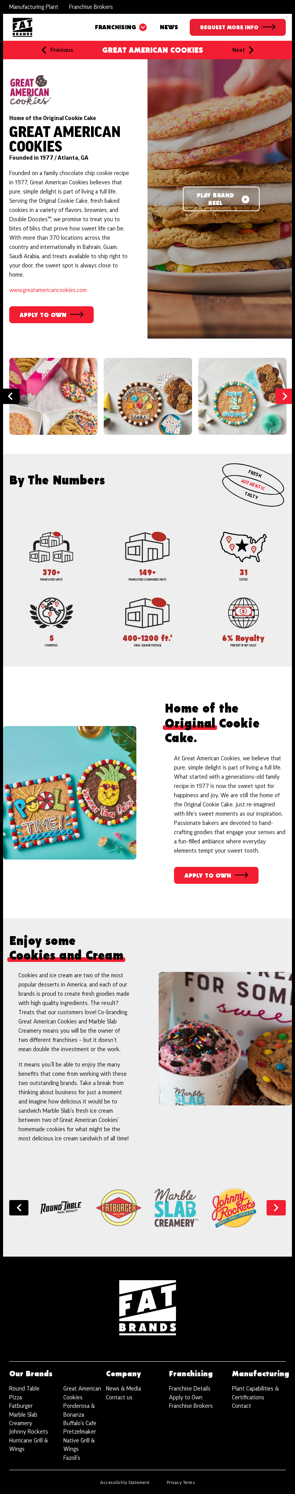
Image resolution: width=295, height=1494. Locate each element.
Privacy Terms (181, 1482)
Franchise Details (189, 1388)
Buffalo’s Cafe (79, 1423)
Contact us (119, 1397)
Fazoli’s (71, 1458)
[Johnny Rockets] (234, 1207)
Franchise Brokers (91, 7)
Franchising (115, 27)
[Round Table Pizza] (61, 1207)
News (169, 27)
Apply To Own (51, 317)
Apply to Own (185, 1397)
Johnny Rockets (28, 1432)
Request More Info (229, 27)
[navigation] (22, 27)
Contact (241, 1406)
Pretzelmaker (79, 1432)
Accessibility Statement (125, 1482)
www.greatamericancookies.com (48, 290)
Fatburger (21, 1406)
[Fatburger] (119, 1207)
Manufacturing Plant (33, 7)
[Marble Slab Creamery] (176, 1207)
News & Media (123, 1388)
